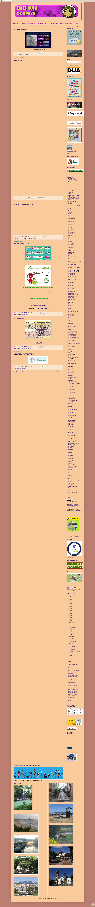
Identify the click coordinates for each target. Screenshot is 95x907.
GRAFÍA (69, 351)
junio (70, 631)
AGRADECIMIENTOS (72, 220)
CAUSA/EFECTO (71, 250)
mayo (70, 632)
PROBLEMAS (70, 435)
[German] (75, 587)
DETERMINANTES (71, 290)
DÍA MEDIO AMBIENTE (72, 303)
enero (70, 639)
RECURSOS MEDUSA (72, 692)
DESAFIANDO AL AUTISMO (73, 670)
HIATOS (69, 361)
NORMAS (70, 403)
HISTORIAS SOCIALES (72, 363)
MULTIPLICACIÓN (71, 400)
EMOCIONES (70, 321)
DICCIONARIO (71, 307)
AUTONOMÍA (70, 236)
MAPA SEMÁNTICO (72, 381)
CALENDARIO (71, 244)
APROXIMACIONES (72, 226)
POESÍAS (70, 424)
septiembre (71, 627)
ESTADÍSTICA (71, 326)
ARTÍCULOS (70, 229)
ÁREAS (69, 227)
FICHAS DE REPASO (72, 335)
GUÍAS (69, 355)
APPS (46, 23)
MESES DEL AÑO (71, 394)
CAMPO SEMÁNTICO (72, 246)
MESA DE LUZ (71, 392)
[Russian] (70, 589)
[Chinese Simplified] (74, 590)
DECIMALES (70, 285)
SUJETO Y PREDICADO (73, 470)
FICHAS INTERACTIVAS (66, 23)
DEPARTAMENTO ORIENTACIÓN (71, 178)
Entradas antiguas (58, 371)
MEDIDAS (70, 387)
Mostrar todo (79, 205)
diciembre (71, 622)
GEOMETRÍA (70, 346)
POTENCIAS (70, 429)
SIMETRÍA (70, 463)
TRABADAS (70, 483)
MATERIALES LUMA (72, 679)
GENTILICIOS (70, 344)
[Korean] (77, 589)
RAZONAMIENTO (71, 440)
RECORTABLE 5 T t (72, 202)
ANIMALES (18, 60)
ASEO (69, 230)
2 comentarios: (34, 197)
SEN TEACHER (71, 697)
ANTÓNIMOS (70, 223)
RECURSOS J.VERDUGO (73, 691)
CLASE (69, 255)
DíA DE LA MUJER (71, 296)
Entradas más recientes (19, 371)
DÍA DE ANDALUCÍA (72, 293)
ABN (69, 215)
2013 (69, 619)
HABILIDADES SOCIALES (73, 357)
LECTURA (23, 23)
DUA (69, 318)
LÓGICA (69, 380)
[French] (73, 587)
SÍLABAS (69, 461)
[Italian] (80, 587)
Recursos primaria (72, 183)
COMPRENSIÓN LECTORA (73, 261)
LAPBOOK (70, 375)
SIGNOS (69, 460)
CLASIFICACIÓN (26, 198)
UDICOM (69, 700)
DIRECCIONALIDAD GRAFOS (74, 311)
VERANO (69, 487)
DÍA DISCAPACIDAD (72, 300)
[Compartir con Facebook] (42, 53)
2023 (69, 601)
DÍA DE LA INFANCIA (72, 294)
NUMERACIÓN (25, 314)
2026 (69, 596)
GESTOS (69, 348)
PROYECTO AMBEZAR (72, 685)
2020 (69, 606)
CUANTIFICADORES (72, 280)
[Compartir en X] (41, 53)
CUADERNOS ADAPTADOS (73, 279)
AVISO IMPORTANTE (72, 239)
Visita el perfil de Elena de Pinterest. (74, 536)
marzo (70, 636)
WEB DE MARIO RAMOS (73, 701)
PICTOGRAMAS (71, 421)
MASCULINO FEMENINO (73, 383)
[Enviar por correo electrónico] (39, 53)
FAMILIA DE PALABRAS (72, 334)
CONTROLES (70, 274)
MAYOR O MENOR (72, 386)
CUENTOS (70, 282)
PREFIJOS (70, 430)
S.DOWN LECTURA (72, 695)
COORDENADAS (71, 276)
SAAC (69, 453)
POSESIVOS (70, 427)
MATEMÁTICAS (54, 23)
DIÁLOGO (70, 305)
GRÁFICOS (70, 352)
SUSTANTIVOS (71, 473)
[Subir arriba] (93, 905)
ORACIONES (33, 238)
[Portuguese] (73, 589)
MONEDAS (70, 397)
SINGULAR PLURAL (72, 466)
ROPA (69, 452)
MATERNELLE (71, 680)
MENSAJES (70, 391)
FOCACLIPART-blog (72, 673)
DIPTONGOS (70, 310)
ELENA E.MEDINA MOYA (72, 503)
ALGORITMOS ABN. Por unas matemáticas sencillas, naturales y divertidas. (74, 189)
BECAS (69, 241)
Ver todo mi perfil (70, 153)
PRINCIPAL (15, 23)
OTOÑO (69, 417)
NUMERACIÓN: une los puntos (25, 244)
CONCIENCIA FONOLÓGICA (74, 267)
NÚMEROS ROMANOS (72, 407)
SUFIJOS (70, 469)
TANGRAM (70, 477)
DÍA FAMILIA (70, 302)
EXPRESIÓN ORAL (72, 332)
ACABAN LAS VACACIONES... (25, 204)
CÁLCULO (70, 243)
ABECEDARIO (71, 213)
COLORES (70, 259)
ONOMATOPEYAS (71, 409)
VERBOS (69, 489)
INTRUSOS (70, 371)
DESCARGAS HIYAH (72, 672)
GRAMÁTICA (70, 354)
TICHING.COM (71, 698)
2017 (69, 611)
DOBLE (69, 317)
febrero (70, 638)
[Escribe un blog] (40, 53)
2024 (69, 599)
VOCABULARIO (33, 198)
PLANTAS (70, 423)
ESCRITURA (40, 23)
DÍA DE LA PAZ (71, 297)
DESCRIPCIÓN (71, 288)
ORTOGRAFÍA (31, 23)
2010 (69, 655)
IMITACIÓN (70, 369)
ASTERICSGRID (71, 233)
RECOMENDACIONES (22, 368)
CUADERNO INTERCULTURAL (74, 669)
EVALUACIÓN (70, 329)
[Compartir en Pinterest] (43, 53)
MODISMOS (70, 395)
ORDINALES (70, 412)
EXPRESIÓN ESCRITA (72, 331)
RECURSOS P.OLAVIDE (73, 694)
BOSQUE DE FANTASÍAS (73, 664)
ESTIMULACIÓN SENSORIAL (74, 328)
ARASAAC (70, 663)
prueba (69, 438)
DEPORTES (70, 287)
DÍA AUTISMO (70, 291)
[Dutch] (68, 589)
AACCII (69, 212)
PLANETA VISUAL (71, 684)
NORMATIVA (70, 404)
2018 (69, 610)
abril (70, 634)
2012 (69, 620)
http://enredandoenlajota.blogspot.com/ (41, 305)
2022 (69, 603)
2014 (69, 617)
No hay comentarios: (35, 366)
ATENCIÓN (70, 235)
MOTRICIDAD (70, 398)
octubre (70, 625)
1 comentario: (34, 346)
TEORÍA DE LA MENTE (72, 480)
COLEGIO (70, 258)
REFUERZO (70, 446)
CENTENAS (70, 252)
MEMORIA (70, 389)
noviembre (71, 624)
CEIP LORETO (71, 666)
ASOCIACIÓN (70, 232)
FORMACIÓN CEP (71, 338)
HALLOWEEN (70, 360)
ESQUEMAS (70, 323)
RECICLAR (70, 441)
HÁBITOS (70, 358)
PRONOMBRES (71, 437)
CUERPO (70, 284)
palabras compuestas (72, 418)
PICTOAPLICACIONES (72, 682)
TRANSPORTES (71, 484)
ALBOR (69, 661)
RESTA (69, 449)
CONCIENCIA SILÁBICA (73, 271)
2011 (69, 654)
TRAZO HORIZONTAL (72, 486)
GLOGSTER (70, 349)
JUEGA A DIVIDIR (20, 29)
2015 (69, 615)
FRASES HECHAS (71, 341)
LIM (68, 378)
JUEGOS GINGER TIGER (73, 675)
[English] (68, 587)
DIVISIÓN (20, 54)
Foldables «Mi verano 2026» (73, 184)
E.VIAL (69, 320)
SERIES (69, 458)
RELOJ (69, 447)
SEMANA (69, 457)
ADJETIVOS (70, 218)
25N (68, 210)
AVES (69, 238)
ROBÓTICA (70, 450)
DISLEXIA (70, 314)
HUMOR (19, 348)
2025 (69, 597)
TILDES (69, 481)
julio (70, 629)
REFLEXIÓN (28, 348)
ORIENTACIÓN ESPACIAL (73, 414)
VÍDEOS (69, 490)
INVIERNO (70, 372)
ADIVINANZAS (71, 216)
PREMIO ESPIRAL (71, 432)
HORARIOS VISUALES (72, 364)
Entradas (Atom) (22, 373)
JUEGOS (24, 54)
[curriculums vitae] (70, 587)
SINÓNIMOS (70, 467)
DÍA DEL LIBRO (71, 299)
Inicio (39, 371)
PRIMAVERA (70, 434)
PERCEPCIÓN (71, 420)
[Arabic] (80, 589)
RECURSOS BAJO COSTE (73, 689)
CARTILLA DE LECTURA (73, 201)
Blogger (54, 898)
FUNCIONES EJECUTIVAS (73, 343)
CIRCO (69, 253)
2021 (69, 604)
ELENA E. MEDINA (72, 151)
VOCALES (70, 493)
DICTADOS (70, 308)
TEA (68, 478)
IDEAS (76, 23)
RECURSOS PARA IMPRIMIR (24, 354)
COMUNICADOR (71, 264)
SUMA (69, 472)
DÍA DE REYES (19, 318)
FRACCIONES (71, 340)
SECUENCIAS (70, 455)
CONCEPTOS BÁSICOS (73, 266)
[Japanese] (75, 589)
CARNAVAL (70, 249)
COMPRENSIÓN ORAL (72, 262)
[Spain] (77, 587)
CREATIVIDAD (71, 277)
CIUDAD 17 (70, 667)
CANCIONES (70, 247)
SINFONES (70, 464)
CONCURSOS (71, 273)
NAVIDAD (28, 238)
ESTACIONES (70, 325)
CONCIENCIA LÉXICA (72, 270)
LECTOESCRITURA (22, 238)
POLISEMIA (70, 426)
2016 (69, 613)
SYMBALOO (70, 475)
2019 (69, 608)
